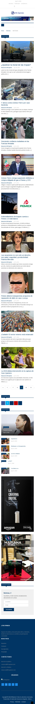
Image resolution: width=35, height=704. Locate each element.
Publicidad (17, 3)
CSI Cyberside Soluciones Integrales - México (21, 699)
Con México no (14, 468)
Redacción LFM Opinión (6, 67)
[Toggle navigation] (2, 25)
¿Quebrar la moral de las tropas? (16, 65)
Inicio (2, 30)
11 (31, 387)
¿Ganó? (10, 461)
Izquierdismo (14, 438)
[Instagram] (13, 685)
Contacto (23, 702)
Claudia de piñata (7, 430)
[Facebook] (12, 6)
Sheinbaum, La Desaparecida (18, 446)
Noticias (8, 30)
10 (26, 387)
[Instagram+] (17, 6)
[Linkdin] (21, 6)
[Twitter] (14, 6)
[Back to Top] (32, 703)
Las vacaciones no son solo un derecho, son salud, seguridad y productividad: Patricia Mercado (16, 257)
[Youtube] (19, 6)
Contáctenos (24, 3)
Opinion (6, 427)
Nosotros (11, 3)
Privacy (12, 702)
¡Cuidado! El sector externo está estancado (17, 334)
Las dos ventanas (15, 453)
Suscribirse (9, 609)
